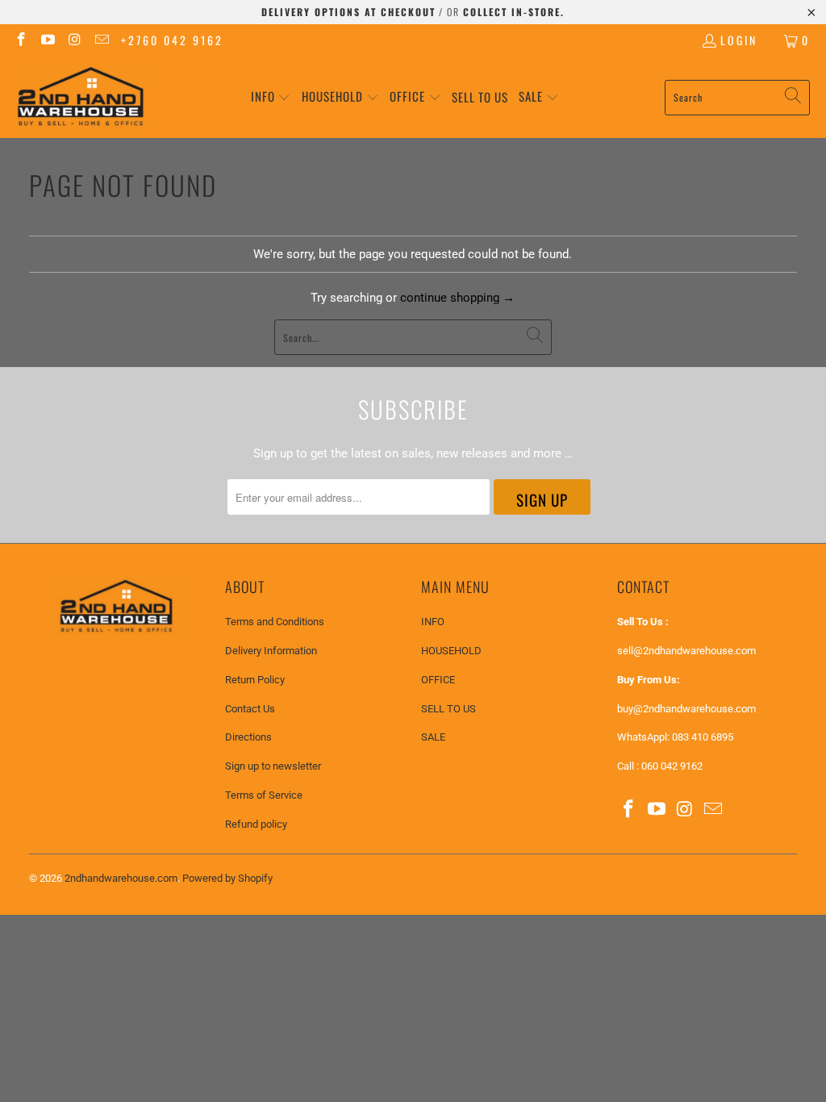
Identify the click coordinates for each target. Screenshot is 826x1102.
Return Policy (255, 680)
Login (738, 39)
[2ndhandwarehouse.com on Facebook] (20, 39)
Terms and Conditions (274, 622)
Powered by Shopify (227, 878)
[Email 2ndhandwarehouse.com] (102, 39)
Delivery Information (271, 651)
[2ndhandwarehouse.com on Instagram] (74, 39)
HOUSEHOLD (451, 651)
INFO (432, 622)
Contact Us (250, 709)
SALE (433, 737)
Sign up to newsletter (273, 766)
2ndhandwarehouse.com (121, 878)
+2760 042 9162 (172, 39)
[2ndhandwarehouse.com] (80, 97)
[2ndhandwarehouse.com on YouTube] (48, 39)
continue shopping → (457, 297)
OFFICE (438, 680)
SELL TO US (448, 709)
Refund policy (256, 824)
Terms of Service (263, 795)
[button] (271, 97)
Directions (248, 737)
